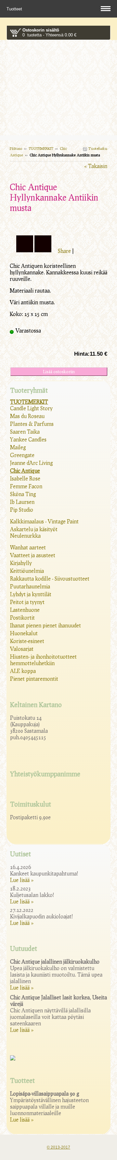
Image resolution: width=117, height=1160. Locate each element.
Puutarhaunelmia (30, 586)
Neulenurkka (25, 536)
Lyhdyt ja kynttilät (30, 594)
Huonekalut (24, 633)
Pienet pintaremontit (34, 679)
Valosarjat (21, 649)
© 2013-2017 (58, 1147)
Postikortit (22, 617)
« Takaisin (95, 166)
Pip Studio (21, 510)
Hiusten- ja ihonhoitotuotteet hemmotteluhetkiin (43, 659)
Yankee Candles (28, 439)
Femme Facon (26, 486)
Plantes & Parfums (32, 424)
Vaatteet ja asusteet (32, 555)
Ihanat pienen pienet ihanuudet (45, 625)
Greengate (22, 455)
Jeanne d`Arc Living (31, 463)
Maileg (18, 447)
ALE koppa (23, 671)
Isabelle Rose (25, 478)
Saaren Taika (25, 431)
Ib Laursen (22, 502)
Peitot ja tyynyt (27, 602)
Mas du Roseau (27, 416)
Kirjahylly (21, 563)
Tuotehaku (97, 148)
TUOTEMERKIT (41, 148)
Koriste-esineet (27, 641)
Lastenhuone (25, 610)
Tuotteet (14, 9)
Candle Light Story (31, 408)
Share (64, 251)
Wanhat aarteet (28, 547)
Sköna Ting (23, 494)
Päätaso (16, 148)
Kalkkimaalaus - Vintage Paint (44, 521)
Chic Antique (25, 471)
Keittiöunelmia (27, 571)
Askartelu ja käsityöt (34, 529)
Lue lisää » (21, 880)
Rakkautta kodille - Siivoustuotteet (49, 578)
